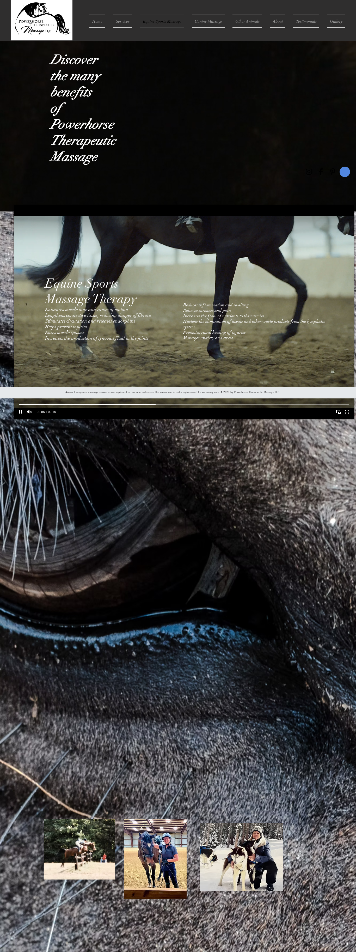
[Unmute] (29, 411)
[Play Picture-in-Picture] (338, 411)
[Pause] (20, 411)
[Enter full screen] (347, 411)
